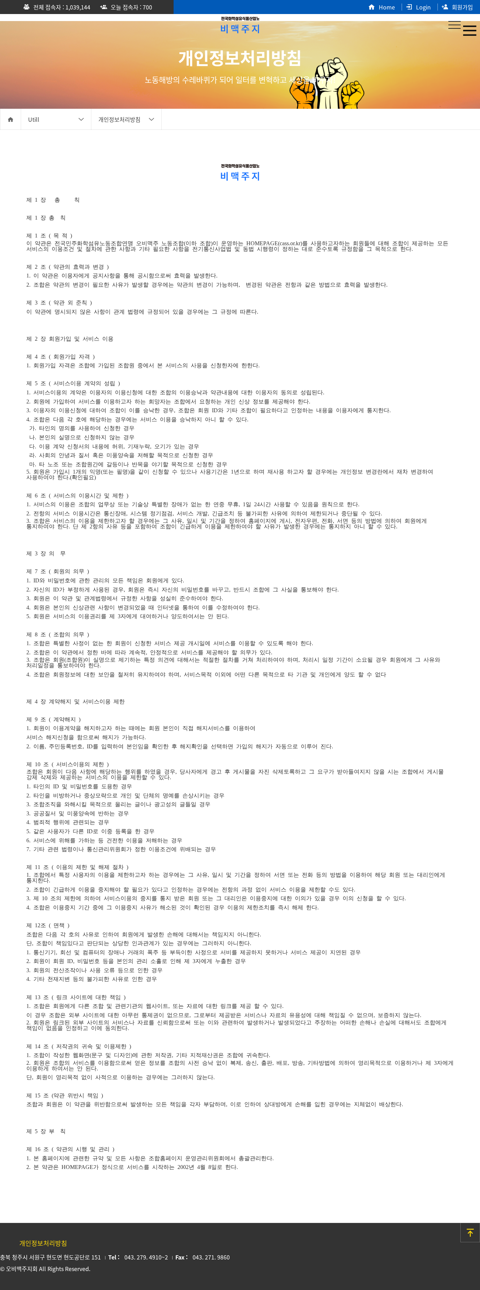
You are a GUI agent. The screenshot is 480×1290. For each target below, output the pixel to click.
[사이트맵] (469, 29)
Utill (33, 119)
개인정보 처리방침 (240, 23)
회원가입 (462, 7)
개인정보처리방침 (119, 119)
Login (423, 7)
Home (387, 7)
